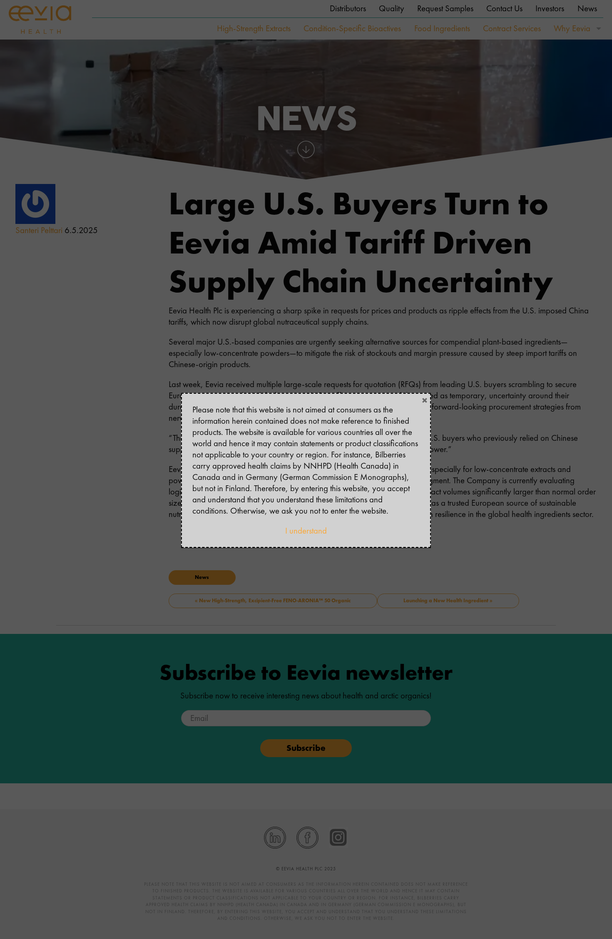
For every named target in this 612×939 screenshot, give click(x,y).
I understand (306, 530)
